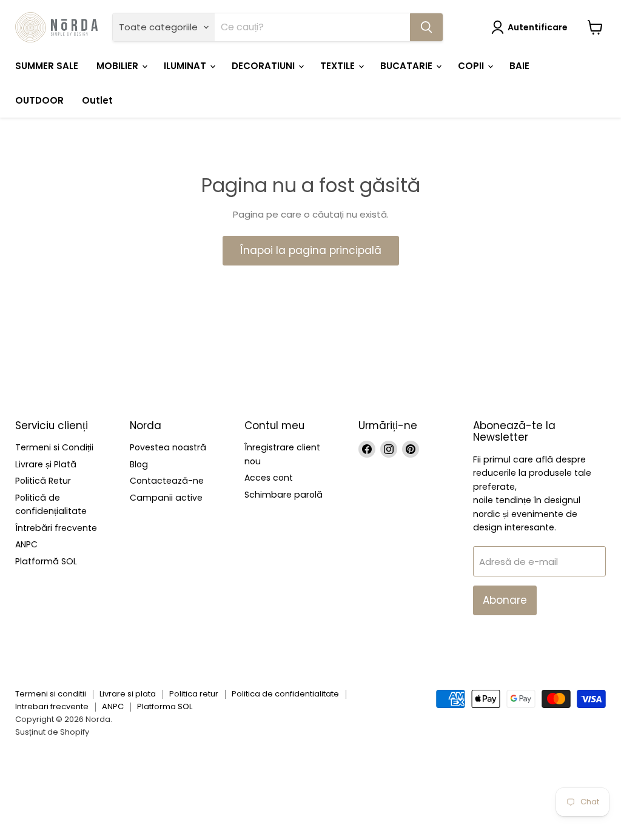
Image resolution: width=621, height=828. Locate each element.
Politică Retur (43, 481)
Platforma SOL (164, 706)
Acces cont (268, 478)
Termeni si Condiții (54, 447)
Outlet (97, 100)
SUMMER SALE (46, 65)
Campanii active (166, 498)
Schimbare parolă (283, 495)
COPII (472, 65)
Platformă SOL (46, 561)
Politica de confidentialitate (285, 693)
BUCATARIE (407, 65)
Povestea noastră (168, 447)
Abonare (505, 600)
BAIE (519, 65)
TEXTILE (338, 65)
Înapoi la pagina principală (310, 250)
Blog (139, 464)
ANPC (26, 544)
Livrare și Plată (45, 464)
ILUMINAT (186, 65)
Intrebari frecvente (52, 706)
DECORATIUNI (264, 65)
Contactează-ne (167, 481)
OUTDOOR (39, 100)
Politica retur (193, 693)
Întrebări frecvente (56, 528)
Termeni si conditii (50, 693)
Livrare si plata (127, 693)
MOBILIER (118, 65)
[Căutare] (426, 27)
